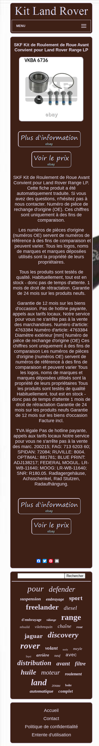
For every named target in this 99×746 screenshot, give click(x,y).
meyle (77, 649)
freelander (42, 607)
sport (75, 598)
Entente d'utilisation (51, 734)
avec (71, 655)
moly (65, 649)
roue (79, 627)
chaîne (64, 626)
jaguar (33, 635)
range (71, 617)
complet (65, 691)
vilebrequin (44, 627)
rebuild (25, 627)
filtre (80, 664)
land (39, 682)
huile (28, 672)
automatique (41, 691)
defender (62, 589)
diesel (70, 608)
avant (63, 663)
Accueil (51, 710)
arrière (42, 655)
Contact (51, 718)
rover (30, 646)
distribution (34, 663)
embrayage (55, 599)
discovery (63, 634)
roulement (73, 674)
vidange (51, 620)
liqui (28, 656)
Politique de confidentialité (51, 726)
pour (35, 588)
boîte (68, 685)
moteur (50, 672)
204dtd (56, 685)
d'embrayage (31, 620)
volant (51, 648)
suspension (30, 598)
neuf (57, 656)
